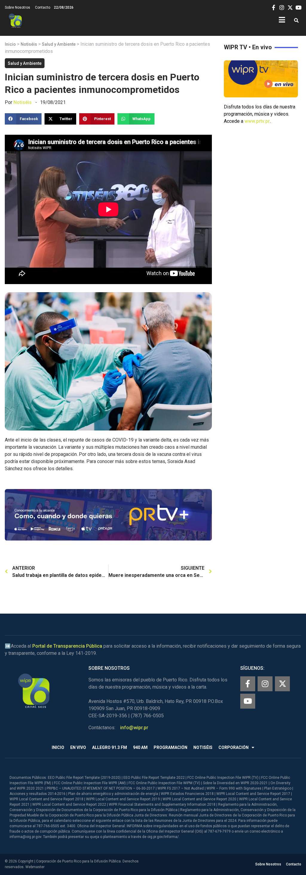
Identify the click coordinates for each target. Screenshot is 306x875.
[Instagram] (265, 683)
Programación (170, 747)
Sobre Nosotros (17, 7)
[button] (296, 21)
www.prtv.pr (257, 121)
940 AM (140, 747)
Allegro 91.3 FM (109, 747)
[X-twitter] (282, 683)
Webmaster (35, 867)
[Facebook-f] (247, 683)
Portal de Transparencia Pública (67, 646)
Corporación (233, 747)
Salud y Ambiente (59, 44)
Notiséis (29, 44)
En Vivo (78, 747)
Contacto (42, 7)
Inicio (10, 44)
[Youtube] (247, 701)
